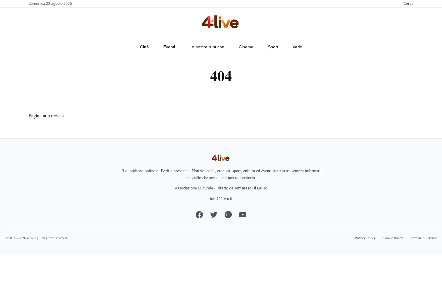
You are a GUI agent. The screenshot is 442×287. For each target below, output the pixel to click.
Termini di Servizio (423, 237)
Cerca (408, 3)
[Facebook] (199, 214)
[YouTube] (242, 214)
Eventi (169, 46)
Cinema (246, 46)
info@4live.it (221, 198)
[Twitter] (213, 214)
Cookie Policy (393, 237)
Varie (297, 46)
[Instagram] (228, 214)
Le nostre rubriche (206, 46)
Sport (273, 46)
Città (144, 46)
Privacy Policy (365, 237)
